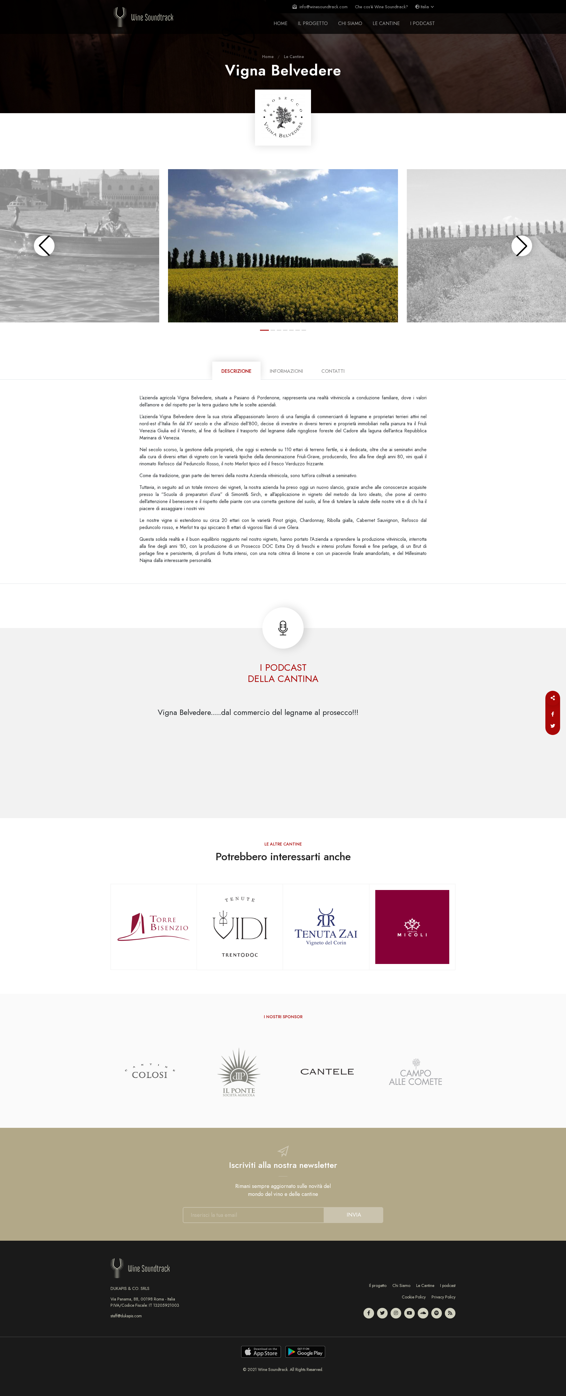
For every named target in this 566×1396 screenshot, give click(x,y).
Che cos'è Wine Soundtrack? (381, 7)
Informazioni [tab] (286, 371)
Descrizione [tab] (236, 371)
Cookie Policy (414, 1297)
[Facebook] (552, 714)
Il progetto (313, 23)
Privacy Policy (443, 1297)
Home (280, 23)
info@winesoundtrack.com (323, 7)
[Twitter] (552, 726)
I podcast (447, 1285)
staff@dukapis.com (126, 1316)
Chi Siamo (401, 1285)
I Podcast (422, 23)
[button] (44, 245)
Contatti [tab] (333, 371)
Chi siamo (350, 23)
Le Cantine (386, 23)
